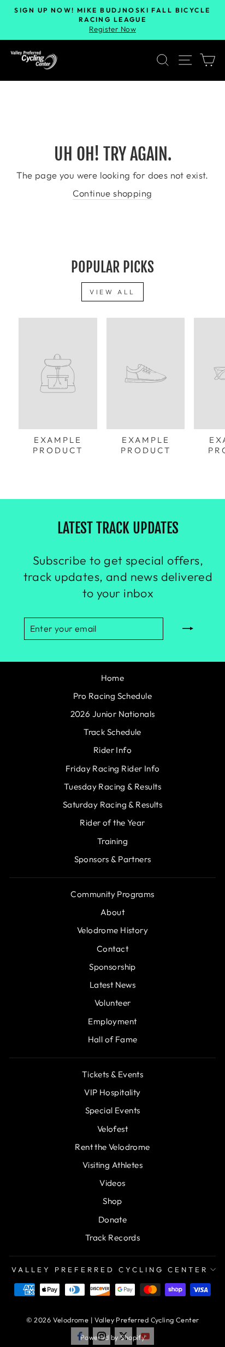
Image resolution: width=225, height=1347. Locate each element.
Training (112, 841)
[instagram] (101, 1336)
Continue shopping (112, 193)
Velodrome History (112, 930)
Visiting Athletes (112, 1165)
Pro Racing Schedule (112, 696)
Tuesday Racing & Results (112, 786)
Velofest (112, 1129)
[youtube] (145, 1336)
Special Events (112, 1110)
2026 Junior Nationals (112, 714)
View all (112, 292)
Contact (112, 949)
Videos (112, 1183)
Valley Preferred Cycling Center (109, 1269)
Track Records (112, 1237)
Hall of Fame (113, 1039)
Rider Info (112, 750)
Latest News (113, 985)
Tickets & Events (113, 1074)
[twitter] (123, 1336)
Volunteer (112, 1003)
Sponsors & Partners (112, 859)
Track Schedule (112, 732)
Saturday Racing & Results (112, 804)
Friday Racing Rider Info (113, 768)
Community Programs (112, 894)
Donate (112, 1219)
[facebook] (79, 1336)
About (112, 912)
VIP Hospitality (112, 1092)
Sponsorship (112, 967)
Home (113, 678)
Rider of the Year (112, 822)
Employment (112, 1021)
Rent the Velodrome (112, 1147)
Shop (112, 1201)
